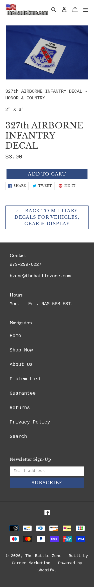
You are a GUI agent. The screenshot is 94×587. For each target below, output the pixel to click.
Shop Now (21, 350)
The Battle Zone (43, 556)
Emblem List (25, 379)
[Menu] (85, 10)
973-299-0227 (25, 264)
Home (15, 336)
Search (18, 436)
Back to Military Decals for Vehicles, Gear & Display (47, 217)
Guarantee (23, 393)
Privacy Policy (30, 422)
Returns (20, 408)
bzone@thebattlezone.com (40, 276)
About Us (21, 364)
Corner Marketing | (33, 563)
